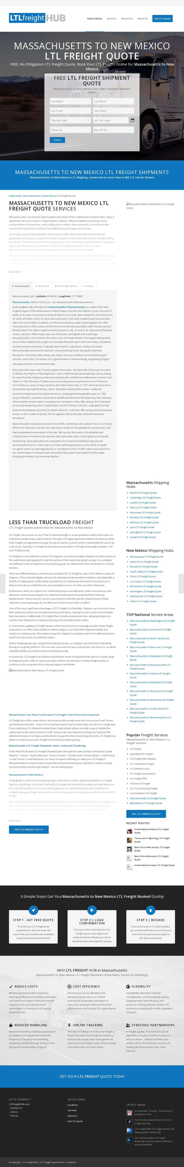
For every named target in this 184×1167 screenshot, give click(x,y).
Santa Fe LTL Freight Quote (144, 561)
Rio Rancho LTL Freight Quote (145, 586)
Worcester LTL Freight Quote (145, 512)
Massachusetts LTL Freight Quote (148, 798)
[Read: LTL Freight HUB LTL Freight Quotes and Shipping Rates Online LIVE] (129, 1131)
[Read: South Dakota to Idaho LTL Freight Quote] (129, 867)
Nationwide (15, 195)
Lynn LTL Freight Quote (142, 527)
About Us (72, 1115)
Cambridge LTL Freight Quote (145, 497)
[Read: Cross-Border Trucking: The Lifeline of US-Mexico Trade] (129, 1113)
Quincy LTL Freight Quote (143, 507)
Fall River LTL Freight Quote (144, 522)
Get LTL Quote (75, 1121)
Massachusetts (31, 195)
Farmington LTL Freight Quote (145, 591)
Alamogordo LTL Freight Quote (146, 596)
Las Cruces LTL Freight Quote (145, 581)
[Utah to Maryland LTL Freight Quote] (3, 583)
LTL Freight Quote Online (52, 1162)
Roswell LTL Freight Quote (144, 566)
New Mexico (49, 195)
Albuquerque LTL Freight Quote (147, 556)
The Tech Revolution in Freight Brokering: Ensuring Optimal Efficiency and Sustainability (153, 1141)
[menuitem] (94, 19)
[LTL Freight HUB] (37, 19)
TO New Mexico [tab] (42, 286)
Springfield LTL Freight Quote (145, 532)
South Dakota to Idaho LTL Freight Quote (154, 865)
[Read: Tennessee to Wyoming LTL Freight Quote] (129, 840)
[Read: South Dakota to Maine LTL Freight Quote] (129, 831)
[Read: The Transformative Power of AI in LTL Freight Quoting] (129, 1122)
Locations (73, 1104)
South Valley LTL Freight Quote (146, 571)
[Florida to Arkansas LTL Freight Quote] (181, 583)
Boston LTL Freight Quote (143, 492)
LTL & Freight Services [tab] (67, 286)
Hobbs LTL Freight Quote (143, 601)
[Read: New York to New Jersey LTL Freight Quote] (129, 849)
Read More (15, 271)
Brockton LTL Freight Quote (144, 517)
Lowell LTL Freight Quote (143, 502)
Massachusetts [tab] (22, 286)
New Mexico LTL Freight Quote (146, 803)
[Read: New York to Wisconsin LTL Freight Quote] (129, 858)
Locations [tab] (89, 286)
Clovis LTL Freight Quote (143, 576)
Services (72, 1110)
